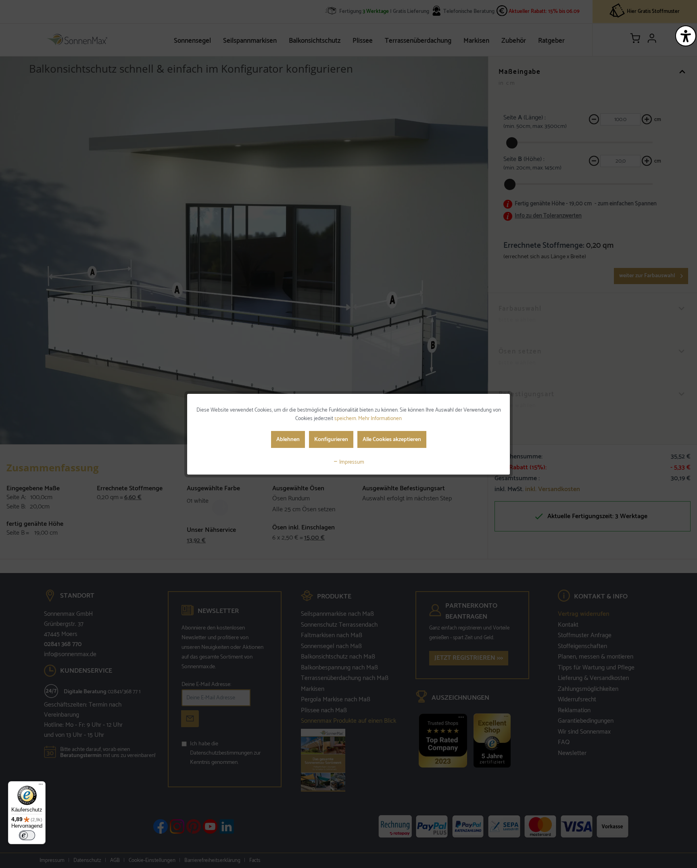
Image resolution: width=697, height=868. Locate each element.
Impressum (351, 462)
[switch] (27, 835)
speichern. (346, 418)
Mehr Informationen (380, 418)
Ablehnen (288, 439)
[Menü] (41, 786)
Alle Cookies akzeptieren (392, 439)
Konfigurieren (331, 439)
